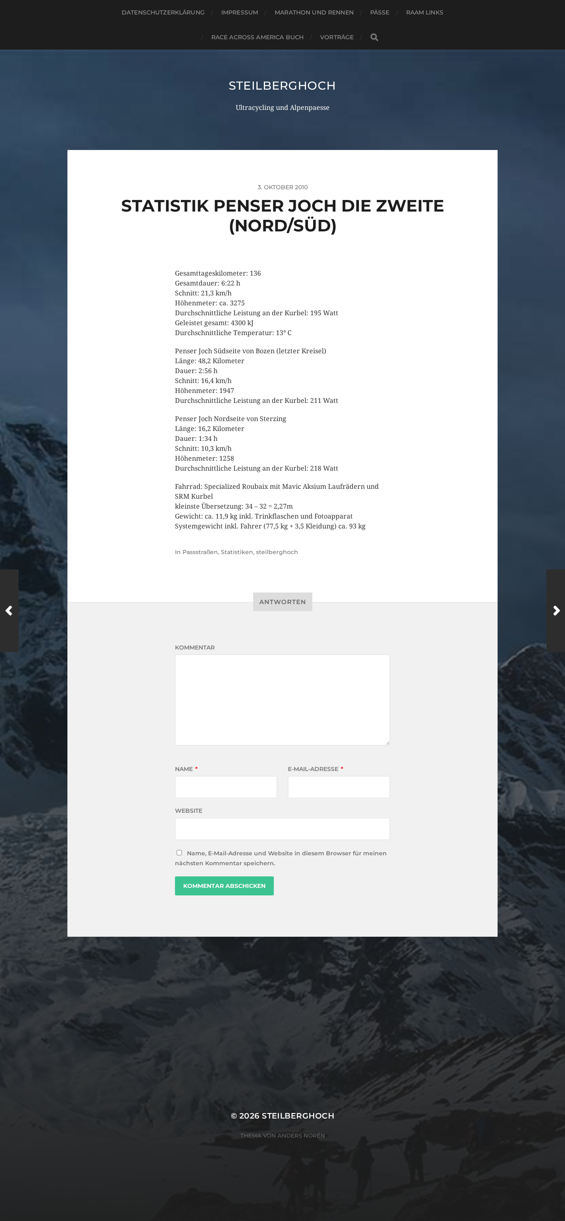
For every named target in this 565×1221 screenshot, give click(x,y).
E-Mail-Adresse (315, 769)
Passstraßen (200, 552)
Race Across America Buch (257, 37)
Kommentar (195, 647)
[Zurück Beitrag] (9, 610)
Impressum (239, 12)
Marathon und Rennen (314, 12)
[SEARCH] (374, 37)
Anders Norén (301, 1135)
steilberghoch (282, 86)
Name (186, 769)
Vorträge (337, 37)
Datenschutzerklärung (163, 12)
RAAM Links (424, 12)
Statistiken (237, 552)
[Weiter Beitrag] (555, 610)
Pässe (380, 12)
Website (188, 810)
